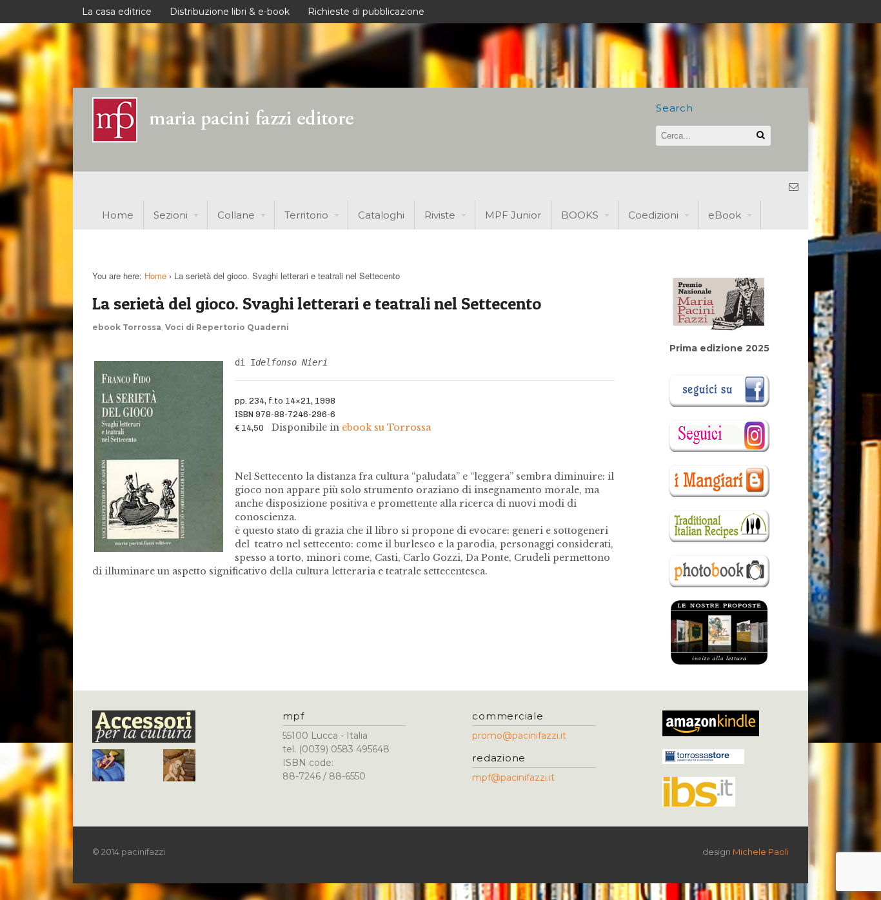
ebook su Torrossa (386, 427)
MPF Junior (513, 215)
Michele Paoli (761, 851)
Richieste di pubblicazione (366, 11)
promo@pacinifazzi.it (519, 735)
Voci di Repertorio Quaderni (227, 327)
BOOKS (580, 215)
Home (118, 215)
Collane (236, 215)
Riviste (439, 215)
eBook (724, 215)
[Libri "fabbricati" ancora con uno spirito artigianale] (231, 139)
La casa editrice (117, 11)
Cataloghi (381, 215)
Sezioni (170, 215)
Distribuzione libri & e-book (230, 11)
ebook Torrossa (126, 327)
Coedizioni (653, 215)
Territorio (306, 215)
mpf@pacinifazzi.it (513, 777)
